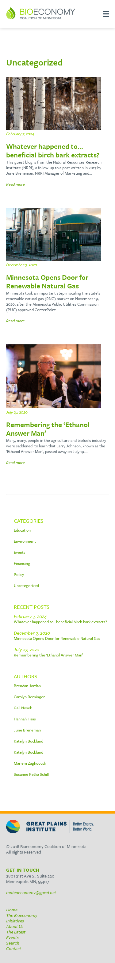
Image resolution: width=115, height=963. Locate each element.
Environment (25, 541)
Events (19, 552)
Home (11, 909)
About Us (14, 926)
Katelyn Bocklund (28, 741)
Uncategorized (26, 585)
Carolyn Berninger (29, 697)
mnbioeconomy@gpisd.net (31, 892)
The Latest (15, 932)
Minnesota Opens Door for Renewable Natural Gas (57, 638)
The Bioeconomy (21, 915)
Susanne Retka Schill (31, 774)
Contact (13, 948)
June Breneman (27, 730)
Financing (22, 563)
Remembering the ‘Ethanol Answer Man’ (48, 655)
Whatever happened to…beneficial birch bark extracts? (60, 622)
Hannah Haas (25, 719)
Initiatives (15, 920)
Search (12, 943)
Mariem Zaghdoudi (30, 763)
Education (22, 530)
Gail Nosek (23, 708)
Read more (15, 184)
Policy (19, 574)
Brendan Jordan (27, 686)
